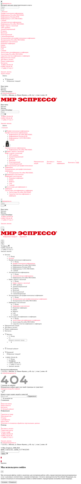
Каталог (11, 258)
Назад (13, 256)
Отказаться (12, 482)
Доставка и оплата (7, 428)
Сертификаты (5, 419)
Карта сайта (5, 421)
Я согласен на (19, 398)
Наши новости (6, 405)
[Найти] (2, 9)
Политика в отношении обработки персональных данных (20, 423)
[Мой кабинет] (2, 226)
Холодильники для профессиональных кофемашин (30, 299)
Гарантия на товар (7, 414)
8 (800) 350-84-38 (7, 65)
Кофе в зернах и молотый (21, 283)
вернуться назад (6, 389)
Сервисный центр (7, 430)
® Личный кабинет (7, 409)
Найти (3, 453)
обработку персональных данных (24, 398)
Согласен (4, 482)
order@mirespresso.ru (9, 93)
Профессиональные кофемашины (24, 263)
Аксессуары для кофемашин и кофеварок (26, 320)
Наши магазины (6, 404)
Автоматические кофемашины (23, 276)
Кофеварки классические (21, 306)
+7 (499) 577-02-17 (7, 68)
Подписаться (32, 396)
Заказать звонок (14, 366)
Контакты (4, 407)
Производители (6, 416)
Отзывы (3, 418)
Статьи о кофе (5, 432)
